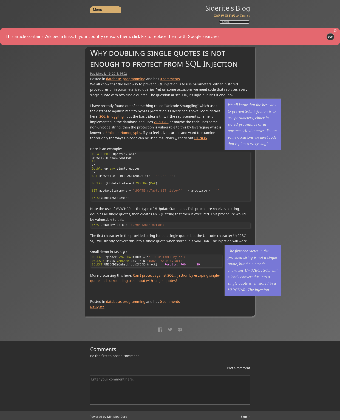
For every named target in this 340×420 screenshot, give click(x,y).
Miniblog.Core (117, 417)
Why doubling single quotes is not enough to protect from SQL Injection (164, 58)
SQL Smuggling (111, 116)
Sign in (245, 417)
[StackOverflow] (237, 16)
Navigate (97, 307)
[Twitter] (233, 16)
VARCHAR (161, 122)
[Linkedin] (222, 16)
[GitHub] (241, 16)
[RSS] (218, 16)
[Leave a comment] (248, 16)
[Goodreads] (244, 16)
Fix (330, 37)
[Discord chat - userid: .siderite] (215, 16)
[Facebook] (230, 16)
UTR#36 (200, 138)
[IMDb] (226, 16)
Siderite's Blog (227, 8)
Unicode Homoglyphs (123, 132)
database (113, 79)
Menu (97, 9)
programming (134, 79)
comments (170, 79)
